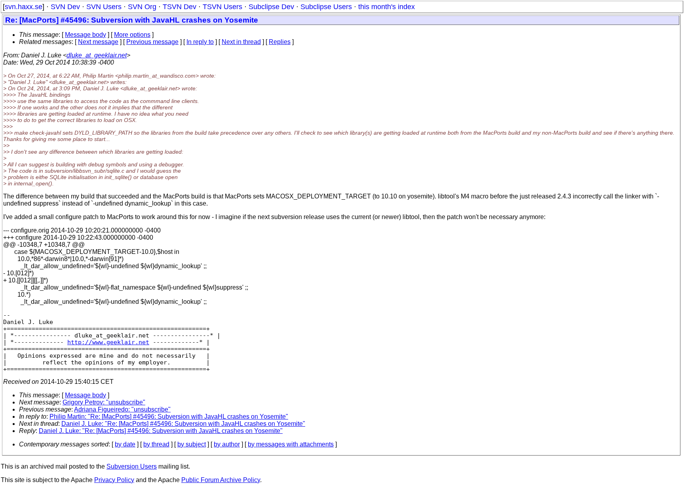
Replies (280, 41)
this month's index (386, 7)
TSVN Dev (179, 7)
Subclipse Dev (271, 7)
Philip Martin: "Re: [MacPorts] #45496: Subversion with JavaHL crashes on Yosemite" (168, 416)
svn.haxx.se (23, 7)
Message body (85, 34)
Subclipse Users (326, 7)
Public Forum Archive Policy (220, 480)
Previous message (152, 41)
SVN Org (142, 7)
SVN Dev (65, 7)
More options (132, 34)
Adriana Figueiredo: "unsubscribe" (122, 409)
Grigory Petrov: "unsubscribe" (104, 402)
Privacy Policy (114, 480)
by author (227, 444)
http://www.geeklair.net (108, 342)
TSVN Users (222, 7)
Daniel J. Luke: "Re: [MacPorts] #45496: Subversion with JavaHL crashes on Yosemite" (183, 423)
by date (125, 444)
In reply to (200, 41)
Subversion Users (131, 466)
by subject (191, 444)
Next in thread (241, 41)
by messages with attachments (291, 444)
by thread (156, 444)
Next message (98, 41)
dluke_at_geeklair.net (96, 55)
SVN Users (104, 7)
